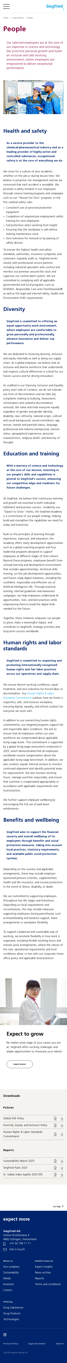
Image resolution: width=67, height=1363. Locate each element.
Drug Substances (13, 1307)
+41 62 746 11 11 (20, 1243)
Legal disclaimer (37, 1344)
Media (7, 1278)
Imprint (60, 1344)
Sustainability (11, 1272)
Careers (7, 1290)
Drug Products (11, 1313)
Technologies (11, 1319)
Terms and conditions (48, 1284)
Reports (39, 1278)
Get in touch (17, 1249)
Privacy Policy (10, 1344)
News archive (43, 1272)
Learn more (19, 1064)
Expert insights (44, 1266)
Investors (8, 1284)
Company (10, 17)
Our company (11, 1266)
